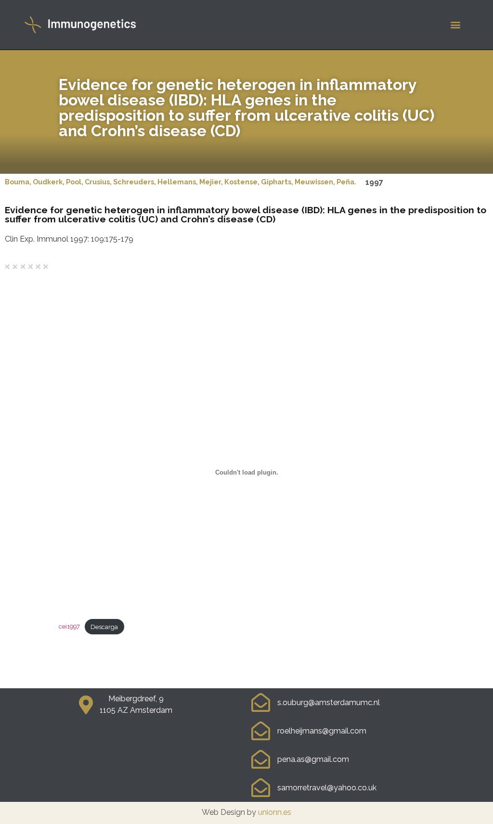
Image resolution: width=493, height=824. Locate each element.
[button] (456, 25)
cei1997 (69, 627)
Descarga (104, 627)
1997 (374, 182)
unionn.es (274, 812)
